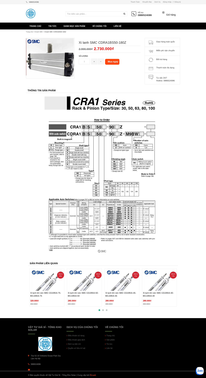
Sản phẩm (111, 340)
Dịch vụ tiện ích (74, 344)
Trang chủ (111, 336)
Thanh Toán (135, 2)
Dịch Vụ (157, 2)
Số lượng (83, 56)
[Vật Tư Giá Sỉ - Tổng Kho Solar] (45, 344)
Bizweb (93, 375)
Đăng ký (177, 2)
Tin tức (109, 344)
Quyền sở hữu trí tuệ (76, 348)
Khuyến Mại (147, 2)
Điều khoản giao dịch (76, 340)
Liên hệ (109, 348)
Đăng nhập (167, 2)
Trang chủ (29, 32)
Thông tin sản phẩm (42, 90)
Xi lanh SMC (39, 32)
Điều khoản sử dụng (76, 336)
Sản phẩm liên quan (44, 263)
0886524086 (145, 15)
